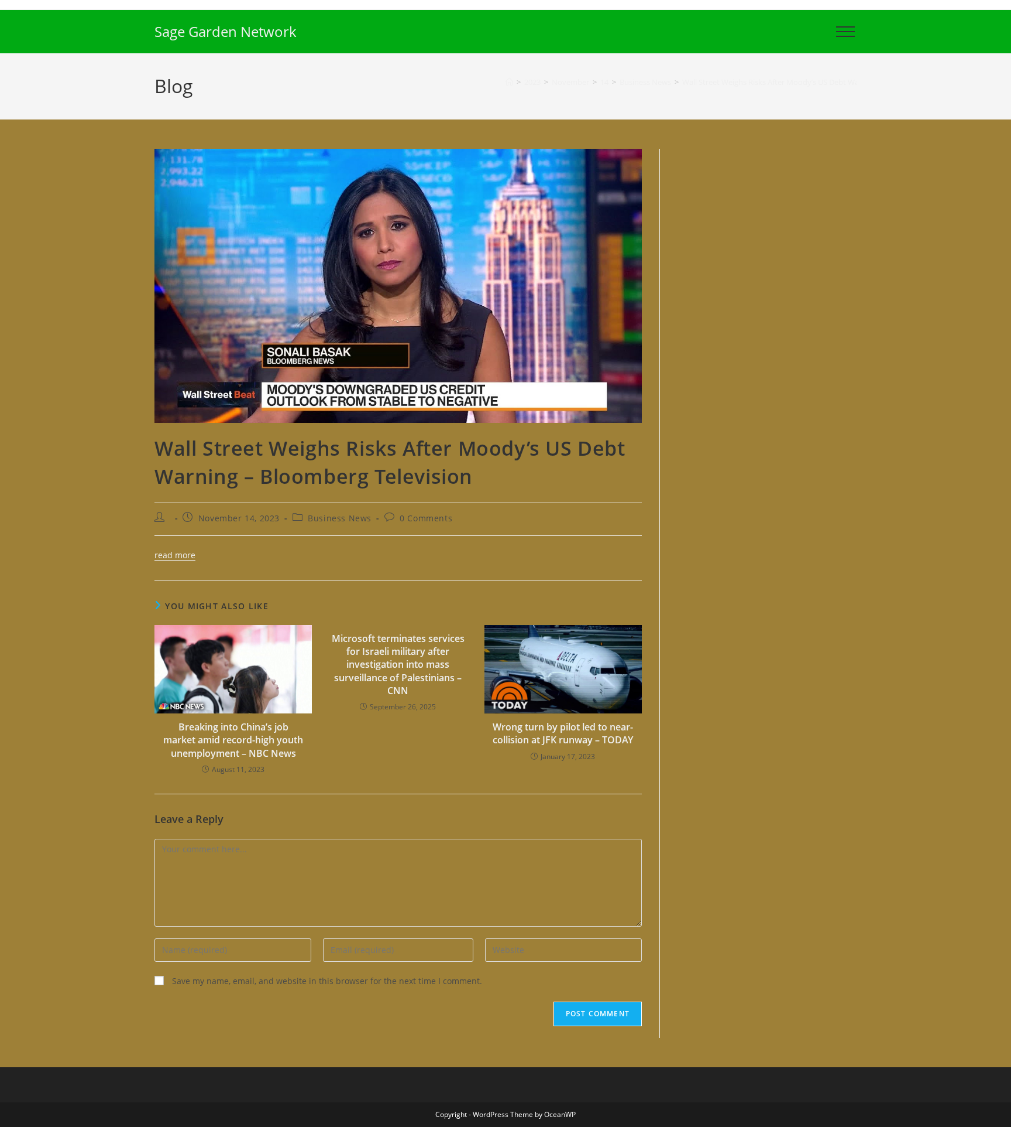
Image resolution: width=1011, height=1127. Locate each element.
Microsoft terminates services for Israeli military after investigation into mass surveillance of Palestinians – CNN (398, 665)
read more (174, 555)
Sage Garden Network (225, 31)
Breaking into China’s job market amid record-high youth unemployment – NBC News (233, 740)
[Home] (509, 82)
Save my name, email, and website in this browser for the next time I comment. (327, 980)
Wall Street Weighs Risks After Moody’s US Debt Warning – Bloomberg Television (821, 82)
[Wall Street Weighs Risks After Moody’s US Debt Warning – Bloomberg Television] (398, 285)
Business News (340, 518)
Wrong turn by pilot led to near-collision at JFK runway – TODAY (563, 733)
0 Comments (426, 518)
